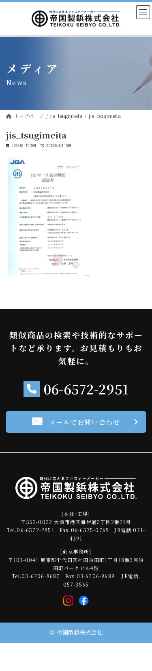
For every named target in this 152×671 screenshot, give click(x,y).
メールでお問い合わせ (84, 422)
